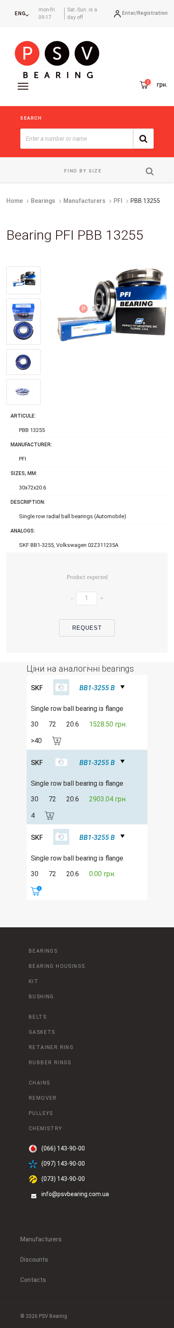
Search (31, 118)
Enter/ (129, 13)
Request (87, 628)
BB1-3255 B (97, 688)
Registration (152, 13)
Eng (20, 13)
